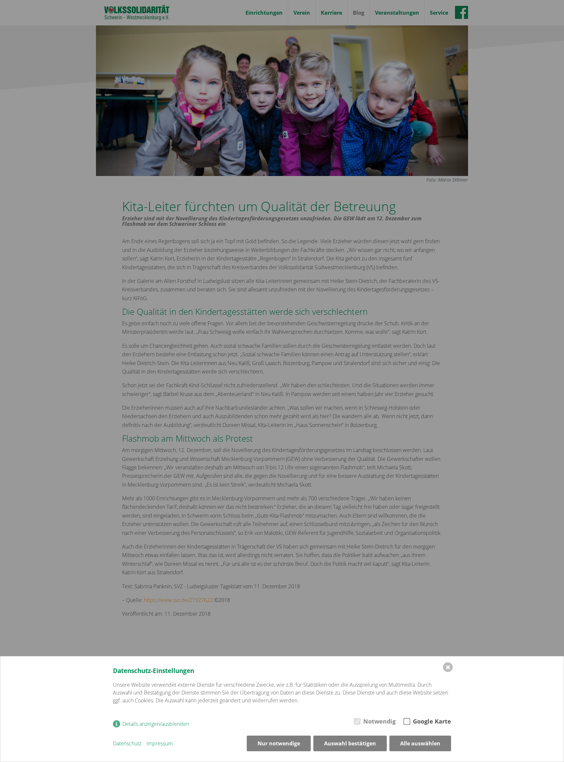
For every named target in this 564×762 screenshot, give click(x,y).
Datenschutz (127, 743)
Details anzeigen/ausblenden (155, 723)
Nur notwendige (279, 743)
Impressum (160, 743)
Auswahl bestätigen (350, 743)
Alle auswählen (420, 743)
